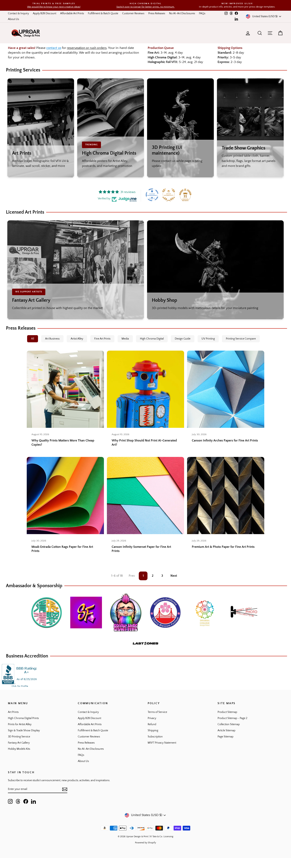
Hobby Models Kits (19, 749)
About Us (13, 19)
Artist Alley (77, 338)
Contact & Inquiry (18, 13)
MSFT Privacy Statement (162, 742)
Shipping (153, 730)
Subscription (155, 736)
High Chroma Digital (152, 338)
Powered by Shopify (145, 842)
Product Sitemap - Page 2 (232, 718)
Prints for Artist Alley (19, 724)
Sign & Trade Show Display (24, 730)
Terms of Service (157, 712)
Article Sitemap (226, 730)
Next (173, 575)
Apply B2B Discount (44, 13)
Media (125, 338)
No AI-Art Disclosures (182, 13)
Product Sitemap (227, 712)
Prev (132, 575)
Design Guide (182, 338)
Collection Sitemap (229, 724)
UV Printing (208, 338)
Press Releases (156, 13)
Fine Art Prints (102, 338)
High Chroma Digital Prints (23, 718)
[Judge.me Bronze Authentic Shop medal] (168, 194)
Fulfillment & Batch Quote (103, 13)
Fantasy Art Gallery (19, 742)
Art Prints (13, 712)
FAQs (202, 13)
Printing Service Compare (241, 338)
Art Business (52, 338)
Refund (152, 724)
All (32, 338)
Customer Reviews (133, 13)
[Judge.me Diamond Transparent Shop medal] (152, 194)
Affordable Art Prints (72, 13)
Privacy (152, 718)
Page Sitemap (225, 736)
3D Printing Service (19, 736)
